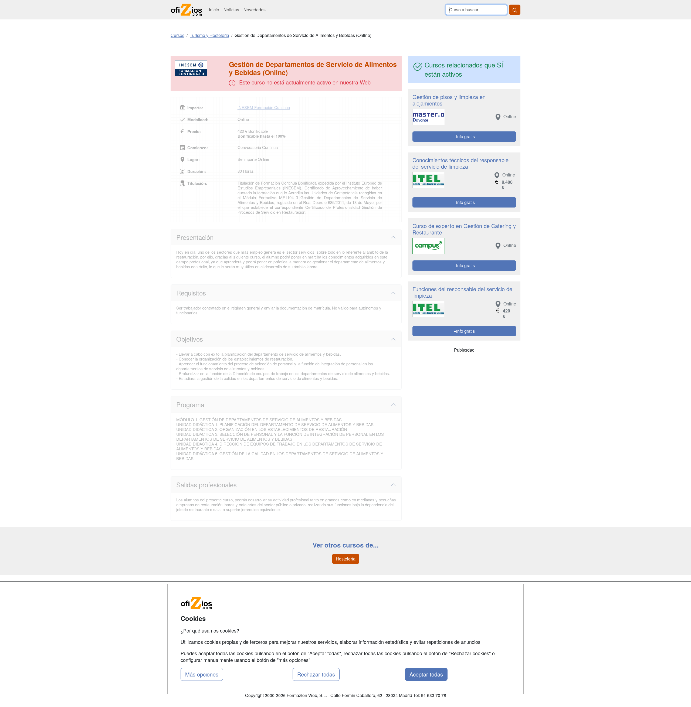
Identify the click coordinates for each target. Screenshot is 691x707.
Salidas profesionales (206, 484)
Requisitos (191, 292)
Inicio (214, 9)
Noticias (231, 9)
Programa (190, 404)
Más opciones (201, 674)
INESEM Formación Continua (264, 107)
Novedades (254, 9)
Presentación (195, 237)
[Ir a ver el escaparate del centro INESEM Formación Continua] (200, 68)
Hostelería (345, 559)
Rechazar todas (316, 674)
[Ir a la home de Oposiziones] (186, 9)
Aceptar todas (426, 674)
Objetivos (189, 339)
